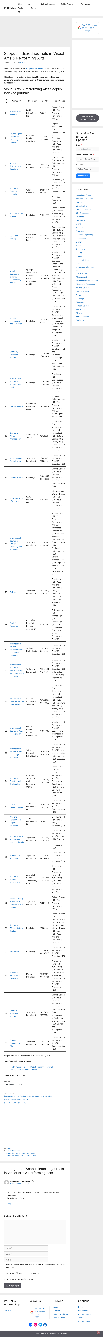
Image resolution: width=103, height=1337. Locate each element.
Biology (79, 202)
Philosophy (80, 309)
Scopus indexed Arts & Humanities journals (18, 1103)
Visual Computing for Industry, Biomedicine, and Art (16, 277)
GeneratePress (62, 1334)
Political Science (82, 306)
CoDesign (14, 592)
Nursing (79, 295)
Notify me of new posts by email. (20, 1279)
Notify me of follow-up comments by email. (24, 1273)
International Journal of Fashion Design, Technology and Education (17, 670)
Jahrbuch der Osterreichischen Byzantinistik (17, 701)
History (79, 256)
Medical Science (82, 288)
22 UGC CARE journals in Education (24, 1070)
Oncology (80, 299)
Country (79, 165)
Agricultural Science (84, 195)
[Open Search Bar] (19, 12)
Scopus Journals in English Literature (16, 1099)
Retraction (82, 1307)
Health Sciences (82, 260)
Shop (20, 4)
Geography (80, 249)
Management (81, 277)
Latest (30, 4)
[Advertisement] (35, 32)
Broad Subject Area (84, 155)
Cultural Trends (16, 477)
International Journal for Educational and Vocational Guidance (17, 649)
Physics (79, 313)
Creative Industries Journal (14, 1014)
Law (78, 264)
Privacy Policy (59, 1318)
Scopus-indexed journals (36, 68)
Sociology (80, 320)
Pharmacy (80, 302)
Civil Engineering (82, 213)
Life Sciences (81, 273)
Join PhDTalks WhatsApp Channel (87, 118)
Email (78, 145)
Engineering (81, 238)
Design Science (16, 406)
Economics (80, 228)
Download (8, 1310)
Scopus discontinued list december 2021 (21, 1155)
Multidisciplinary (82, 291)
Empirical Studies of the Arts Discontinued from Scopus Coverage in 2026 (28, 1096)
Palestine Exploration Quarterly (15, 975)
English (79, 242)
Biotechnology (82, 206)
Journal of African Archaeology (15, 436)
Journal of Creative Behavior (14, 191)
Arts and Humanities (13, 1151)
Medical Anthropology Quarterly (16, 166)
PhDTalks (10, 8)
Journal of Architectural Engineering (15, 781)
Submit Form (83, 176)
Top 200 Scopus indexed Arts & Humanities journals (31, 1067)
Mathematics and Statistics (87, 281)
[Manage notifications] (98, 1332)
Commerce (80, 220)
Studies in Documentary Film (15, 1043)
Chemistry (80, 217)
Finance (79, 245)
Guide (33, 8)
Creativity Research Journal (14, 355)
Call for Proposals (48, 4)
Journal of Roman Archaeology (15, 879)
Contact (57, 1311)
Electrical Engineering (84, 235)
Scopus (9, 1148)
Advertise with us (61, 1314)
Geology (79, 253)
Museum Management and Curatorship (17, 321)
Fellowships (85, 4)
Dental (78, 224)
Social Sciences (82, 317)
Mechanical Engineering (85, 284)
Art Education (16, 952)
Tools (20, 8)
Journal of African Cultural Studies (16, 928)
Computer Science (83, 209)
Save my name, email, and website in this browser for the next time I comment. (35, 1266)
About (56, 1307)
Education (80, 231)
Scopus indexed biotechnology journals (20, 1153)
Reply (9, 1204)
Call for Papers (67, 4)
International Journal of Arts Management (16, 731)
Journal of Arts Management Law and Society (17, 839)
